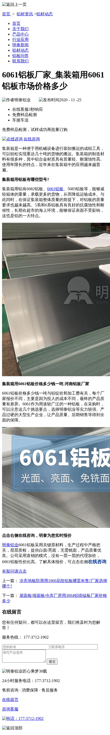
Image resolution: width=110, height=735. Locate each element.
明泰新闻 (20, 45)
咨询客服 (10, 709)
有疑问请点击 (14, 571)
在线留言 (10, 699)
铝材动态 (44, 14)
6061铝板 (55, 189)
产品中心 (20, 34)
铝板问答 (20, 55)
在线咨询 (32, 139)
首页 (6, 14)
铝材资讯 (25, 14)
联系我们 (20, 61)
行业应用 (20, 39)
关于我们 (20, 29)
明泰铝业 (10, 545)
